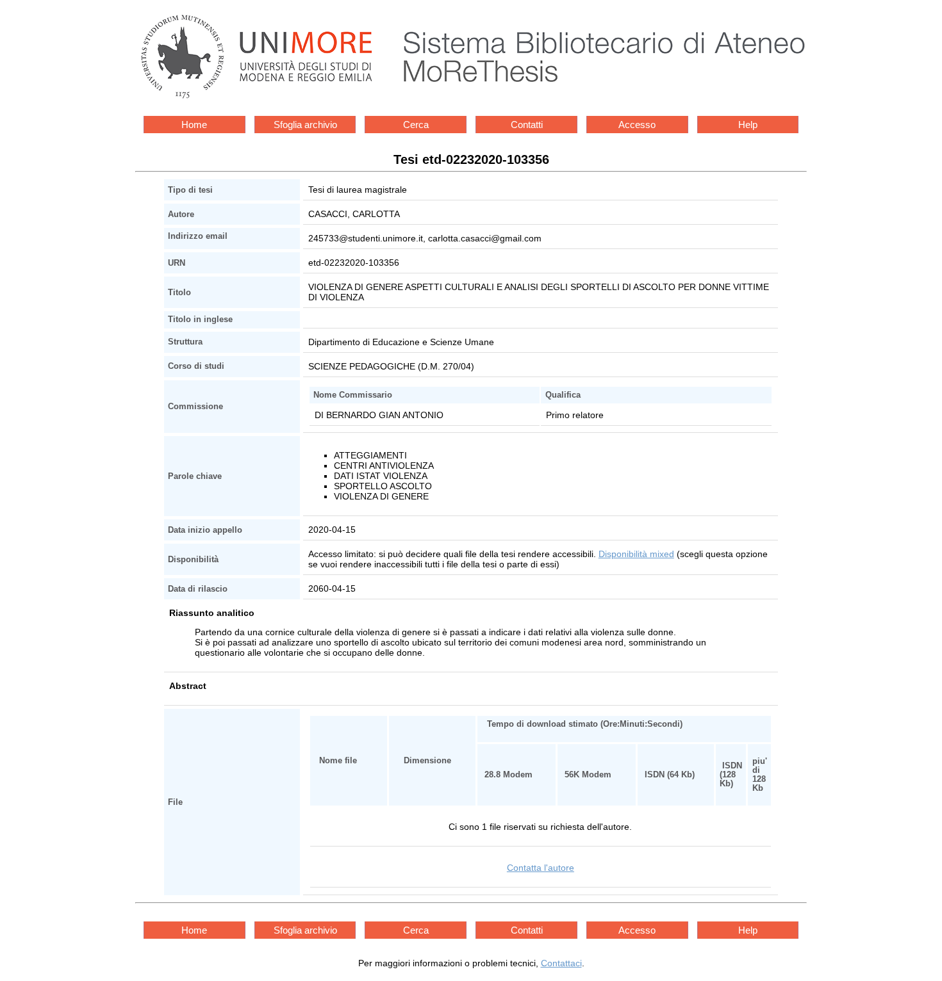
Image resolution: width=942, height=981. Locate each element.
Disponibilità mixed (636, 554)
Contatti (527, 124)
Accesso (637, 124)
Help (747, 124)
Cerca (416, 124)
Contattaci (561, 963)
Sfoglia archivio (305, 124)
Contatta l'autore (540, 868)
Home (194, 124)
